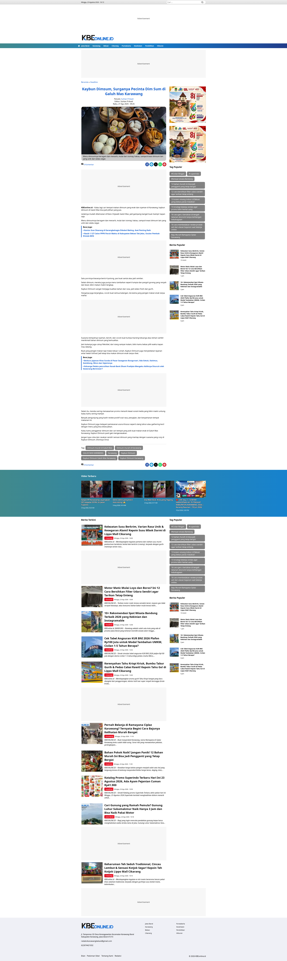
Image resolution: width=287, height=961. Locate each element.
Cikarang (115, 46)
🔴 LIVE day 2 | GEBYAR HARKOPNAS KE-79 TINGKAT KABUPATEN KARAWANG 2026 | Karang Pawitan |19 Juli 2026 (189, 503)
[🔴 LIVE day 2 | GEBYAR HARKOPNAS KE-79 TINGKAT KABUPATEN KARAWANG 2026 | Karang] (191, 489)
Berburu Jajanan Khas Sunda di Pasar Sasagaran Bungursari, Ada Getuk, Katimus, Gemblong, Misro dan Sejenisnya (120, 361)
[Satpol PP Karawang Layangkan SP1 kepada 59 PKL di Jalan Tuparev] (96, 489)
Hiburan (160, 46)
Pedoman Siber (93, 956)
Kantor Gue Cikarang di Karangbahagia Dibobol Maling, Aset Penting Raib (117, 230)
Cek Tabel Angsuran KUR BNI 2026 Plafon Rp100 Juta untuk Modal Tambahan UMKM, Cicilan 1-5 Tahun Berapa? (192, 299)
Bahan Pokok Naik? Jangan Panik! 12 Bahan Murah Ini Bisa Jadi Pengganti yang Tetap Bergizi (133, 756)
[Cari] (202, 2)
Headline (94, 82)
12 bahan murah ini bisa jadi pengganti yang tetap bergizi (183, 185)
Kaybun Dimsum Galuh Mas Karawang (99, 458)
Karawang (96, 46)
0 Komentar (88, 164)
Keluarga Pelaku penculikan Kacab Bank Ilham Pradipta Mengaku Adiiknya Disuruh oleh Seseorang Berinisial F (123, 367)
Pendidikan (149, 46)
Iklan (83, 956)
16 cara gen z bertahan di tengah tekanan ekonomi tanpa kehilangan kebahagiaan (186, 217)
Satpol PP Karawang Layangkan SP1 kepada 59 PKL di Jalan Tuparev (95, 502)
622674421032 (87, 945)
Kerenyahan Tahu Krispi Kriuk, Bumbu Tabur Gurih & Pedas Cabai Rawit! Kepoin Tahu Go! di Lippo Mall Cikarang (192, 314)
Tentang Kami (107, 956)
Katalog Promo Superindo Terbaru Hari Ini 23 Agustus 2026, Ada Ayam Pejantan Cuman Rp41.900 (134, 781)
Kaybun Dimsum (128, 453)
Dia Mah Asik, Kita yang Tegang (158, 500)
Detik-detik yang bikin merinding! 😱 (123, 501)
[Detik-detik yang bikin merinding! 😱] (128, 489)
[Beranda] (78, 45)
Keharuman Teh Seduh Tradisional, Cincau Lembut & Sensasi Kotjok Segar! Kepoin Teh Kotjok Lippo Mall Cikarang (133, 867)
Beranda (84, 82)
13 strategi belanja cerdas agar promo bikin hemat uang (184, 208)
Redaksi (118, 956)
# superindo (194, 174)
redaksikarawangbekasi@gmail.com (96, 941)
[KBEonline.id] (97, 38)
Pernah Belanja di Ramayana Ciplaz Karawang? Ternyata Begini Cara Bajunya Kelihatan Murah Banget (132, 728)
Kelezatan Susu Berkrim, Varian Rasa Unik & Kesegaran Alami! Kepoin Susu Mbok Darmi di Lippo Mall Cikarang (192, 254)
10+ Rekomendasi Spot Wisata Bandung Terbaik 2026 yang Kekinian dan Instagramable (191, 284)
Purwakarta (126, 46)
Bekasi (106, 46)
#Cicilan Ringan (177, 174)
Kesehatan (138, 46)
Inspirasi (108, 764)
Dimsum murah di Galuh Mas (99, 448)
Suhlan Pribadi (127, 99)
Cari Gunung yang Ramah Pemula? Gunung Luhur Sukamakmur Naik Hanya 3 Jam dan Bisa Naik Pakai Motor (133, 808)
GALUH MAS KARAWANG (93, 453)
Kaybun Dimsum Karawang (131, 458)
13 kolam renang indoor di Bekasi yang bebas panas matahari (185, 200)
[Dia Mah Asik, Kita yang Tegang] (159, 489)
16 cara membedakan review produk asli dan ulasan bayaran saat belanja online (186, 227)
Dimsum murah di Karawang (129, 448)
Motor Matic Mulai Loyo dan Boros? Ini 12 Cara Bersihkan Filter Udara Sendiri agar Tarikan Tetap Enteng (192, 269)
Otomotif (108, 599)
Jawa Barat (85, 46)
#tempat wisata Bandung (182, 179)
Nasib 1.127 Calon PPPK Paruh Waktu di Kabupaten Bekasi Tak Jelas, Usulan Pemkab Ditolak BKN (121, 234)
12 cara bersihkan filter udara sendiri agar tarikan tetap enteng (187, 192)
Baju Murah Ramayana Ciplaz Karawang (183, 236)
